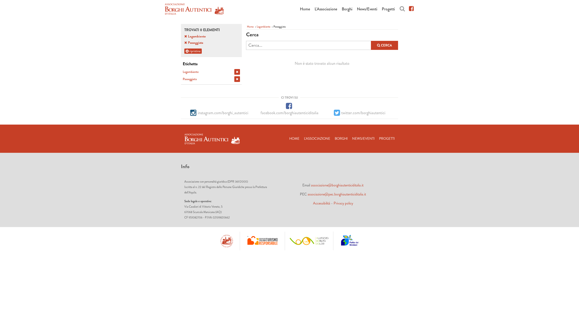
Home (305, 9)
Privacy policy (343, 203)
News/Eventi (367, 9)
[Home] (194, 9)
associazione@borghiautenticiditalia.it (337, 185)
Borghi (347, 9)
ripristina (194, 51)
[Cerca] (402, 8)
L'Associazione (326, 9)
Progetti (388, 9)
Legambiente (263, 27)
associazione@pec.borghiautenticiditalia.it (337, 194)
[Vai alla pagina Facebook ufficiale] (411, 8)
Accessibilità (321, 203)
